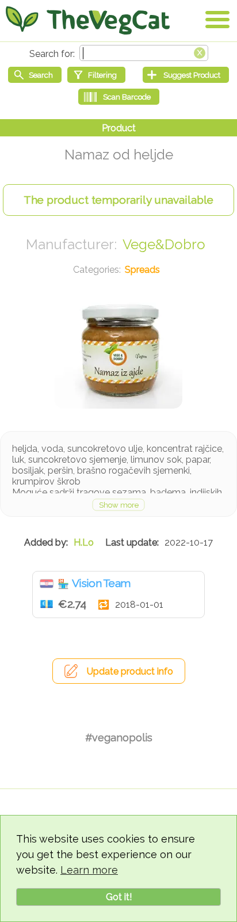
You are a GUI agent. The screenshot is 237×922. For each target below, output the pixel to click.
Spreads (142, 269)
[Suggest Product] (186, 75)
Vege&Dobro (164, 244)
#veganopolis (118, 737)
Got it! (119, 896)
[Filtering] (96, 75)
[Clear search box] (199, 52)
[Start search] (35, 75)
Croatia (46, 583)
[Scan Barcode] (118, 97)
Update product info (130, 671)
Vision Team (101, 583)
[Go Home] (88, 20)
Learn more (89, 870)
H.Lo (84, 542)
